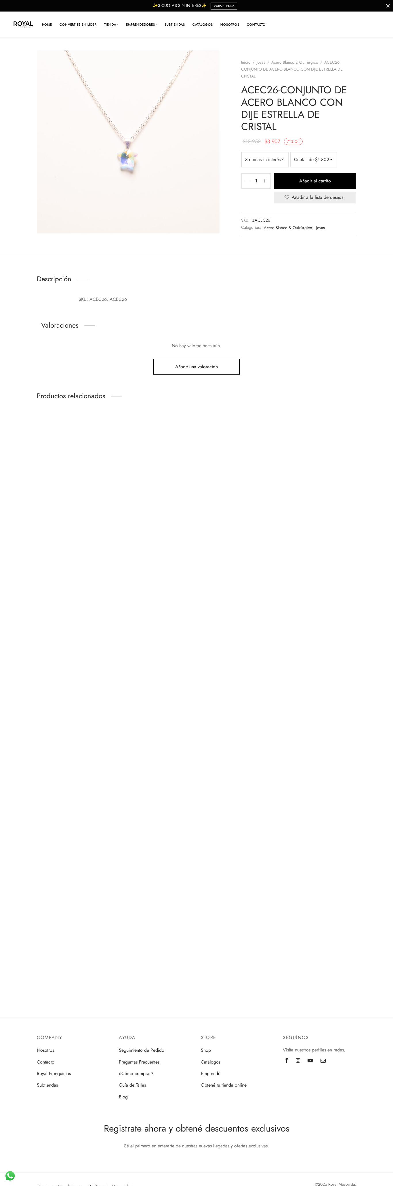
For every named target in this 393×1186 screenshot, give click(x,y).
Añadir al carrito (315, 180)
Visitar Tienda (224, 6)
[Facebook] (287, 1061)
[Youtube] (310, 1061)
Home (47, 24)
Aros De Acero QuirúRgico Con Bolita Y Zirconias (49, 493)
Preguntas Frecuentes (139, 1062)
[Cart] (357, 24)
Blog (123, 1097)
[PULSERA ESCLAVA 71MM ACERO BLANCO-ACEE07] (50, 711)
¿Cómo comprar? (136, 1073)
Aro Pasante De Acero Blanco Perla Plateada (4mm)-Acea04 (49, 638)
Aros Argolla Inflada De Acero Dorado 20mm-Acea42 (49, 922)
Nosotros (229, 24)
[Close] (388, 5)
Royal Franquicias (54, 1073)
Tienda (111, 24)
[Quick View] (39, 470)
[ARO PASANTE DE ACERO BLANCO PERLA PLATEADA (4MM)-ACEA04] (50, 568)
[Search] (343, 24)
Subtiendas (175, 24)
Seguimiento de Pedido (141, 1050)
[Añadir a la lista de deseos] (50, 446)
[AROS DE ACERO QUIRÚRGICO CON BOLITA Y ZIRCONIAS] (50, 426)
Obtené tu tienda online (224, 1085)
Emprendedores (141, 24)
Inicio (246, 62)
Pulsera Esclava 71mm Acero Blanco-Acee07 (49, 777)
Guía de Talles (132, 1085)
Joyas (261, 62)
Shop (206, 1050)
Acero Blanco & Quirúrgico (294, 62)
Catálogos (202, 24)
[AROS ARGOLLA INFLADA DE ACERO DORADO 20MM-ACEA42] (50, 853)
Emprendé (210, 1073)
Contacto (256, 24)
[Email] (323, 1061)
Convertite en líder (78, 24)
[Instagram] (297, 1061)
